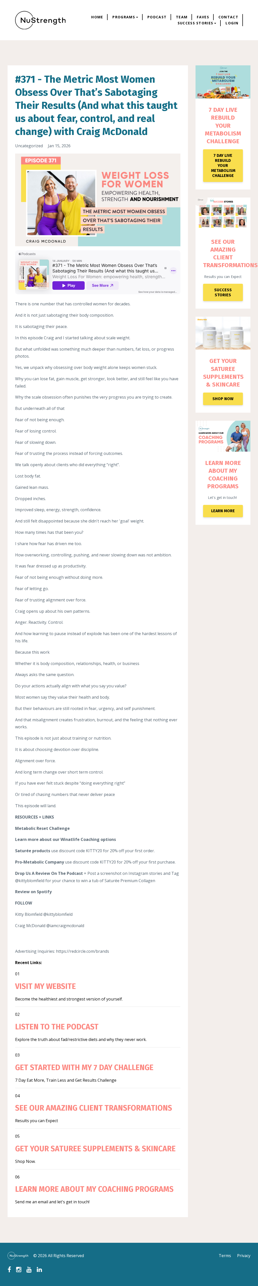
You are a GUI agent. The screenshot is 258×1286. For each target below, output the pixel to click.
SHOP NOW (223, 398)
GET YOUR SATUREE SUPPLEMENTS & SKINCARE (95, 1148)
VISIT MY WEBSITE (45, 986)
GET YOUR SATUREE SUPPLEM (220, 368)
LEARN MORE (223, 510)
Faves (203, 17)
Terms (225, 1255)
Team (181, 17)
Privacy (243, 1255)
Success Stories (195, 23)
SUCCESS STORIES (223, 292)
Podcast (157, 17)
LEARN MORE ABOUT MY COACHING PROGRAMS (94, 1189)
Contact (228, 17)
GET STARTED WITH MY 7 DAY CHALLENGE (84, 1067)
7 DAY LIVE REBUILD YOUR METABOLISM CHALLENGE (223, 125)
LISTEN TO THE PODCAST (57, 1026)
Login (231, 23)
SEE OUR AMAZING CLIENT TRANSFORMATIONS (93, 1108)
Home (97, 17)
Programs (123, 17)
